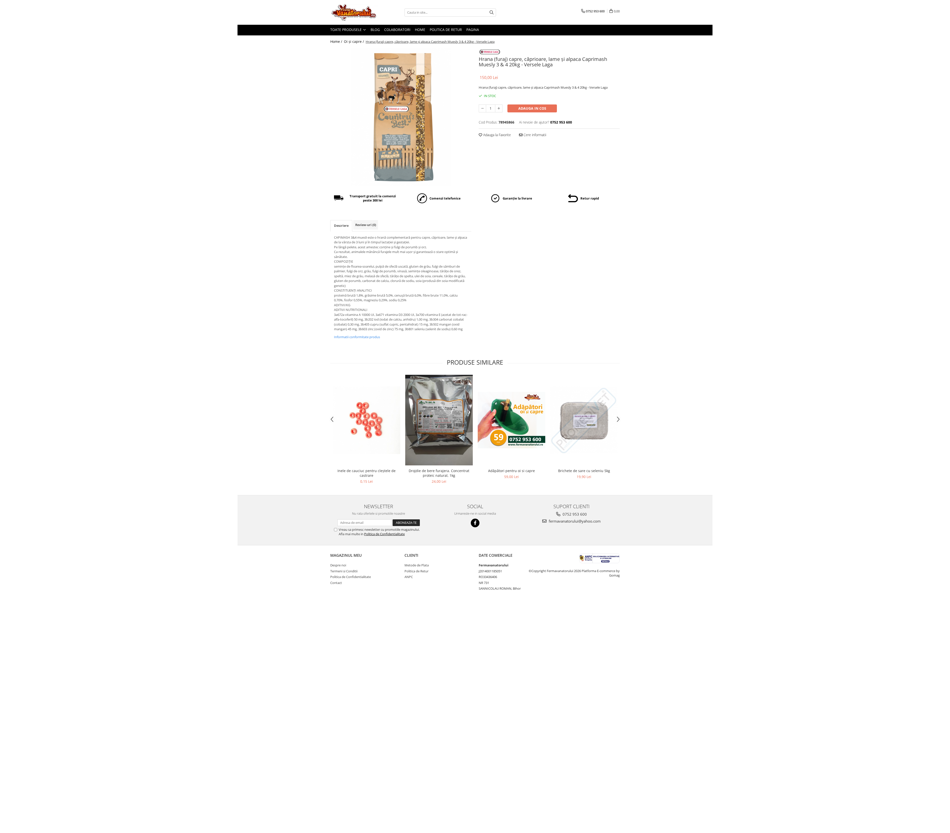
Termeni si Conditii (343, 571)
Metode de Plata (416, 565)
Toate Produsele (346, 29)
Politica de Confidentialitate (384, 534)
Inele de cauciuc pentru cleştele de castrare (366, 473)
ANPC (408, 577)
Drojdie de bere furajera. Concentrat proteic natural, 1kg (439, 473)
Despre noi (338, 565)
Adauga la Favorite (496, 134)
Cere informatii (534, 134)
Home (420, 29)
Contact (336, 583)
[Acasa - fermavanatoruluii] (355, 12)
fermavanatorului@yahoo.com (574, 521)
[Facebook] (475, 523)
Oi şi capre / (354, 41)
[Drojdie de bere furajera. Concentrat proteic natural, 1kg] (439, 420)
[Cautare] (491, 12)
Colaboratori (397, 29)
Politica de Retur (446, 29)
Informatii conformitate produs (357, 337)
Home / (336, 41)
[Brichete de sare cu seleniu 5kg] (584, 420)
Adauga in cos (532, 108)
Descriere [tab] (341, 225)
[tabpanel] (400, 117)
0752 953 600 (574, 514)
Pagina (472, 29)
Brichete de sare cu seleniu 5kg (584, 470)
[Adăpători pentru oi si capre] (511, 420)
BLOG (375, 29)
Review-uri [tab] (365, 225)
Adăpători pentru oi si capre (511, 470)
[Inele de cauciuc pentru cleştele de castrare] (366, 420)
